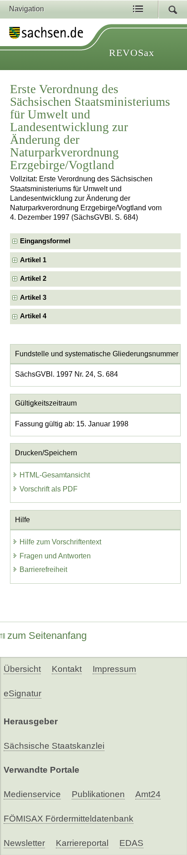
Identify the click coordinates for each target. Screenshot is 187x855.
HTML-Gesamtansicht (55, 475)
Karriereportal (82, 843)
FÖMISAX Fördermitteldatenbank (68, 818)
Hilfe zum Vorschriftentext (60, 542)
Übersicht (22, 669)
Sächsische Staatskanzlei (54, 746)
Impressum (114, 669)
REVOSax (131, 52)
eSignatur (22, 693)
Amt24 (148, 794)
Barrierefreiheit (43, 569)
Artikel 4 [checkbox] (33, 316)
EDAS (131, 843)
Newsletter (24, 843)
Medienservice (32, 794)
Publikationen (98, 794)
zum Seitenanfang (47, 635)
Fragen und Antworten (55, 556)
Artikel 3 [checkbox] (33, 297)
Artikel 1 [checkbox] (33, 260)
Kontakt (67, 669)
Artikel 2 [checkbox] (33, 278)
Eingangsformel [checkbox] (45, 241)
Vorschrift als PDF (49, 489)
